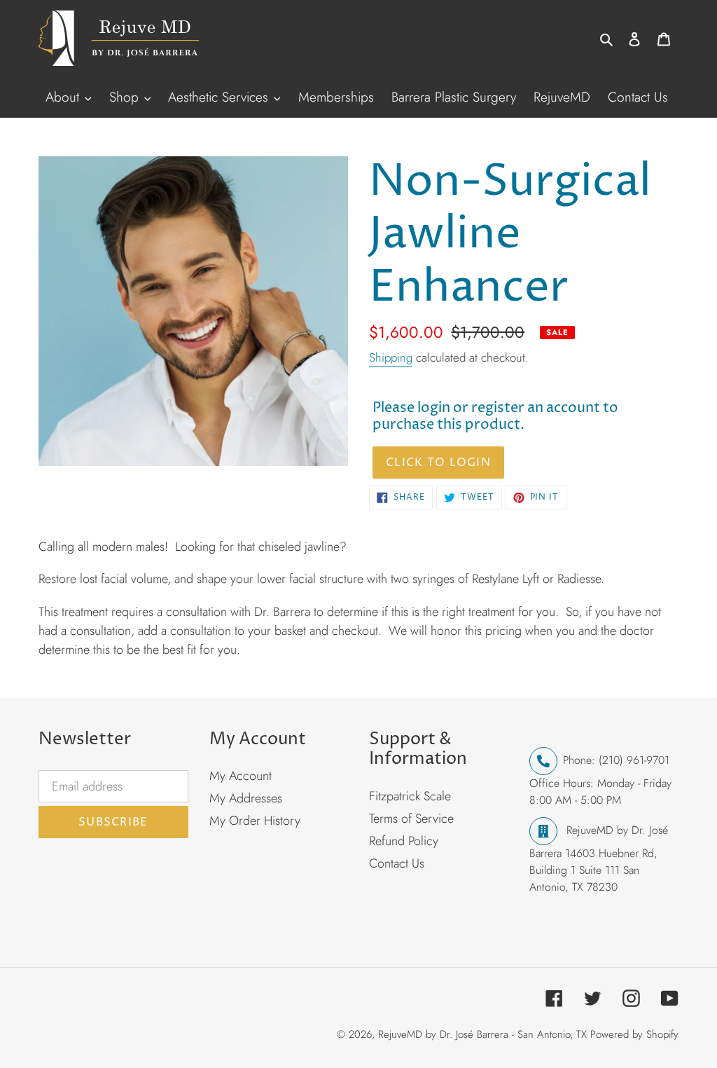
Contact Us (396, 863)
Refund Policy (403, 841)
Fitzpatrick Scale (410, 796)
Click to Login (438, 462)
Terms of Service (411, 818)
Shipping (390, 357)
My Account (240, 776)
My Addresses (245, 798)
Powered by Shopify (634, 1034)
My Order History (254, 821)
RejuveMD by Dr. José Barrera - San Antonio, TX (482, 1034)
